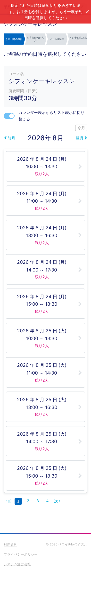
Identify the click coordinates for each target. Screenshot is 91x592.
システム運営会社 (17, 564)
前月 (11, 138)
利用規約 (10, 545)
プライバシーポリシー (21, 554)
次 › (57, 501)
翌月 (79, 138)
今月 (81, 127)
